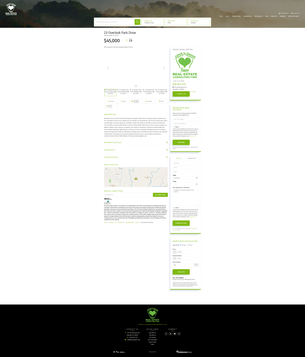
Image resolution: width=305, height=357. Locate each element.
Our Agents (193, 91)
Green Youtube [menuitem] (293, 16)
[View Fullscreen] (106, 175)
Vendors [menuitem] (283, 16)
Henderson (121, 222)
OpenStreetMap (160, 186)
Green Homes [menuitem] (236, 16)
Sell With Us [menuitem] (152, 335)
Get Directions (160, 195)
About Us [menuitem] (274, 16)
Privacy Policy (193, 136)
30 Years (184, 245)
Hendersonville (130, 222)
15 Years (190, 245)
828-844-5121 (295, 13)
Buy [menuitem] (221, 16)
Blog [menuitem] (267, 16)
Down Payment (177, 255)
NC (115, 222)
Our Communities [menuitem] (152, 339)
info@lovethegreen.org (133, 339)
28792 (137, 222)
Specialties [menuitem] (258, 16)
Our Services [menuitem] (152, 337)
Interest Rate (177, 262)
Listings (111, 222)
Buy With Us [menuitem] (152, 333)
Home (105, 222)
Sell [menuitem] (227, 16)
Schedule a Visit (192, 158)
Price (174, 249)
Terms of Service (175, 230)
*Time (174, 181)
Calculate (181, 272)
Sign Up (286, 13)
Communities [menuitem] (247, 16)
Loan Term (176, 245)
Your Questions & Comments (181, 187)
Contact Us (181, 94)
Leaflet (153, 186)
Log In (282, 13)
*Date (174, 175)
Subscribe (181, 142)
